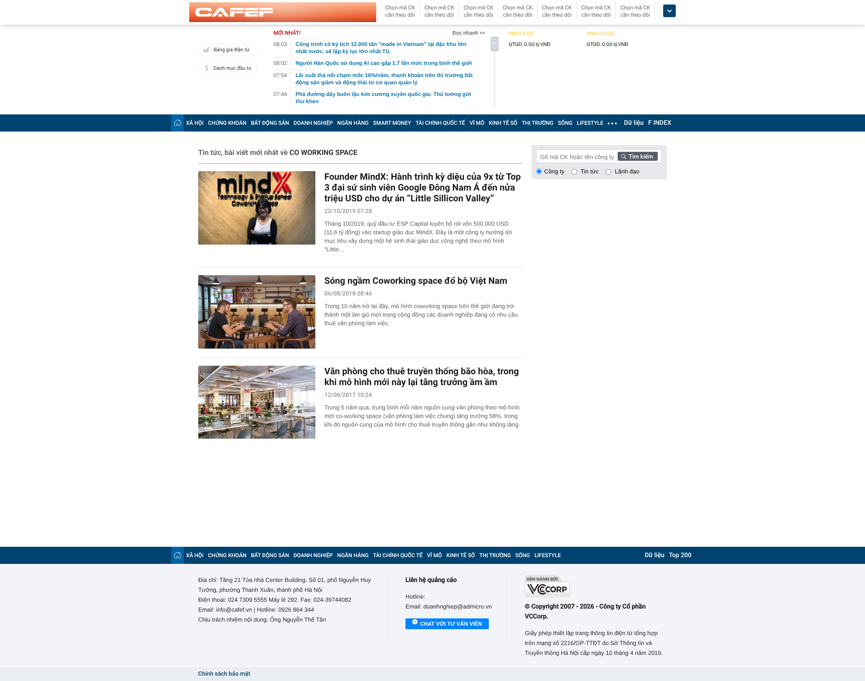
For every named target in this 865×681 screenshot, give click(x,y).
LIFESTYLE (590, 123)
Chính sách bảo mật (224, 674)
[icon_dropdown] (669, 11)
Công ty (554, 171)
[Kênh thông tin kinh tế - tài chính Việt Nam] (282, 12)
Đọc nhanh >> (468, 33)
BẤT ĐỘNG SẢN (270, 123)
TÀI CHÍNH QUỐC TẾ (440, 123)
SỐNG (565, 123)
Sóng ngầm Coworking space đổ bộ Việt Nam (415, 280)
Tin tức (590, 171)
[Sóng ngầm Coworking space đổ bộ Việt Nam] (256, 312)
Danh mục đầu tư (232, 68)
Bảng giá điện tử (232, 50)
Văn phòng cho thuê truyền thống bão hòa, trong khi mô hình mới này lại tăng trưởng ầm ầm (421, 376)
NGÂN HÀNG (353, 123)
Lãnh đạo (627, 171)
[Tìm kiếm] (638, 156)
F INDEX (659, 123)
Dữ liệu (634, 123)
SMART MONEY (392, 123)
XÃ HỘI (195, 123)
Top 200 (680, 555)
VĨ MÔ (476, 123)
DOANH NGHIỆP (313, 123)
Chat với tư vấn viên (451, 624)
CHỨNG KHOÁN (227, 123)
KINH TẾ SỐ (503, 123)
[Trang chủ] (177, 122)
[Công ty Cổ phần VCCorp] (596, 586)
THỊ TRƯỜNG (537, 123)
